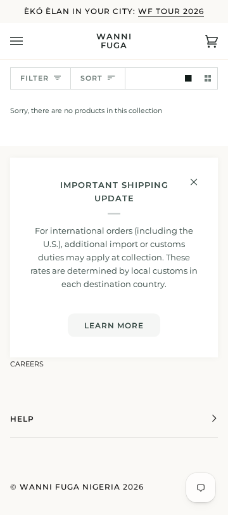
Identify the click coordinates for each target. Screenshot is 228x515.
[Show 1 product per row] (188, 78)
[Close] (199, 176)
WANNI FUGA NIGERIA (70, 487)
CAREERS (27, 364)
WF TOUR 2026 (171, 11)
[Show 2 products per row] (208, 78)
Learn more (114, 325)
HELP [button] (22, 419)
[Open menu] (29, 41)
